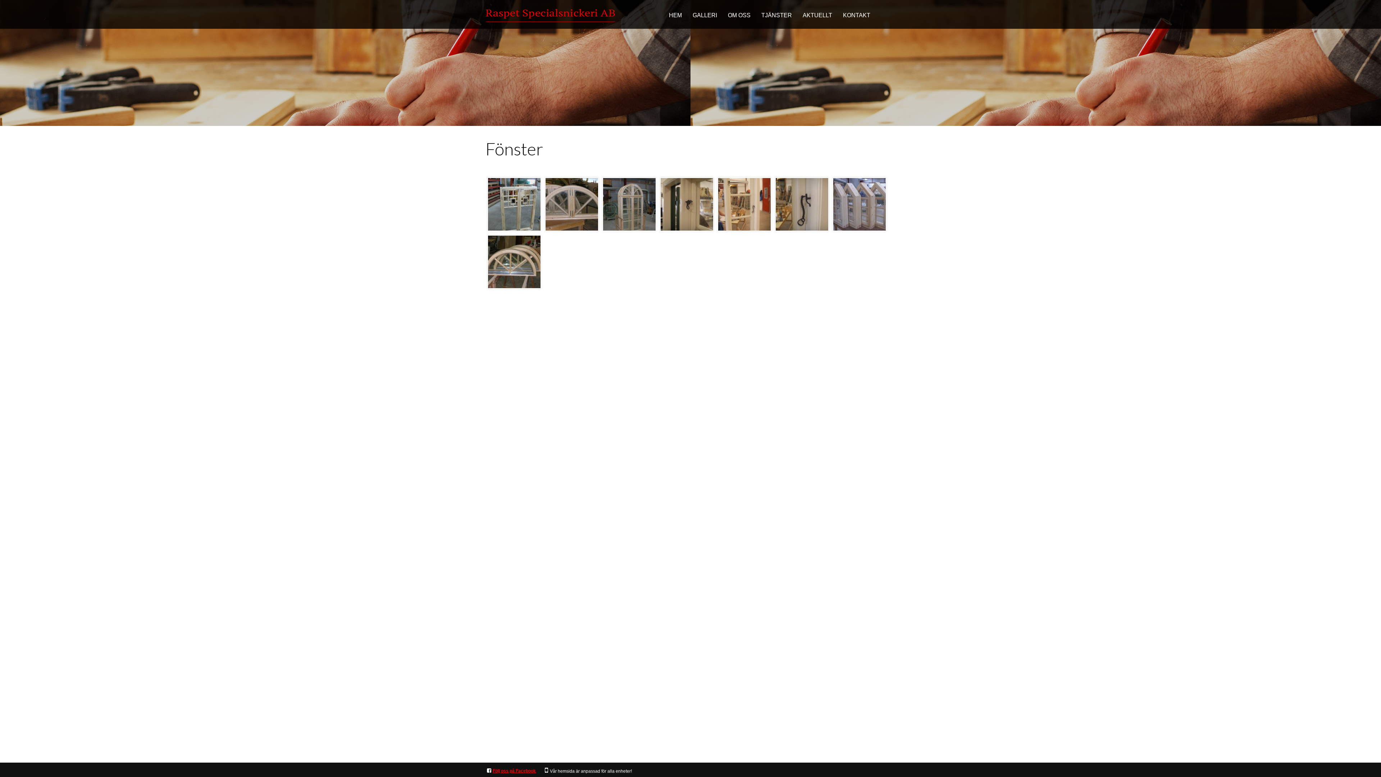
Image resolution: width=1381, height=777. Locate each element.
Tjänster (776, 15)
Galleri (705, 15)
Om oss (739, 15)
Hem (675, 15)
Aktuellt (817, 15)
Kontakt (856, 15)
